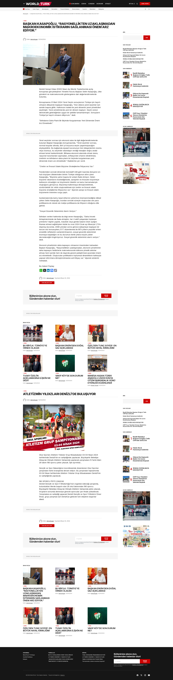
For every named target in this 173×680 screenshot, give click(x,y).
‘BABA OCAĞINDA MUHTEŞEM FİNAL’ (92, 659)
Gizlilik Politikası (28, 657)
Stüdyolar (101, 9)
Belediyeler (45, 9)
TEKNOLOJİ (51, 652)
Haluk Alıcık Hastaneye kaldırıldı (133, 52)
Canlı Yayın (36, 9)
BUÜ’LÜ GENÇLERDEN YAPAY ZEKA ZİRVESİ (60, 655)
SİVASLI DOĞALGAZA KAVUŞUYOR (133, 59)
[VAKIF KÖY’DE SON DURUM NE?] (70, 363)
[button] (24, 4)
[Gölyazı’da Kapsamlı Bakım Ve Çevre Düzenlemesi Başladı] (126, 95)
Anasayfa (25, 13)
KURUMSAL (26, 652)
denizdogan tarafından (131, 154)
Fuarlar (85, 9)
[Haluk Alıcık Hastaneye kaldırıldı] (126, 85)
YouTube (27, 9)
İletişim (25, 659)
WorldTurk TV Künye (29, 655)
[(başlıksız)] (136, 134)
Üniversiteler (76, 9)
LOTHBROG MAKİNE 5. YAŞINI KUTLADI (59, 657)
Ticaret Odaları (64, 9)
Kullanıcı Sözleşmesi (99, 299)
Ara (124, 32)
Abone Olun (106, 295)
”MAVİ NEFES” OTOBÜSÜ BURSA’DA (58, 661)
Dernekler (54, 9)
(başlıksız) (128, 137)
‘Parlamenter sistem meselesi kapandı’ (93, 661)
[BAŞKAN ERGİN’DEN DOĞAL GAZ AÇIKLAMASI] (70, 333)
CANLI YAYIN (144, 3)
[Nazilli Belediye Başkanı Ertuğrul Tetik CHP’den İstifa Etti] (126, 75)
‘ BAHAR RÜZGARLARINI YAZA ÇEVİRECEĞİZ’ (60, 659)
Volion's (62, 675)
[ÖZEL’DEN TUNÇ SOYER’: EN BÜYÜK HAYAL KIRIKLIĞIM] (103, 333)
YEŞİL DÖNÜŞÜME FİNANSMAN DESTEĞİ (93, 655)
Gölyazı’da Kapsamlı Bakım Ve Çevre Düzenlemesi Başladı (134, 55)
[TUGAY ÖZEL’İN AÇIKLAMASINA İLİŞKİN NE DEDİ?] (38, 363)
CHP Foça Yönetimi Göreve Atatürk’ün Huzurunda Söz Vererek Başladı (134, 62)
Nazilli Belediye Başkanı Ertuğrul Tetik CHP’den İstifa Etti (134, 49)
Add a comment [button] (48, 282)
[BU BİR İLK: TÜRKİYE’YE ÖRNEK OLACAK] (38, 333)
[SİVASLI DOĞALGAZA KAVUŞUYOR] (126, 105)
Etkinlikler (93, 9)
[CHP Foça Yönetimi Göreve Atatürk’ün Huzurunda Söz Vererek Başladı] (126, 115)
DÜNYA (84, 652)
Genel (25, 20)
